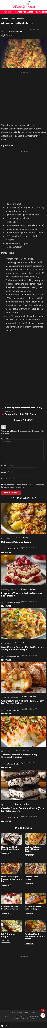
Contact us (9, 1016)
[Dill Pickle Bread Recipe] (11, 926)
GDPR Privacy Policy (20, 1018)
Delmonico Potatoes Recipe (16, 542)
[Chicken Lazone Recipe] (35, 869)
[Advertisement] (23, 97)
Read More (6, 552)
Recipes (7, 12)
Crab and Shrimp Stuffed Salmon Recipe (33, 849)
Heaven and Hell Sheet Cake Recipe (10, 848)
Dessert (24, 589)
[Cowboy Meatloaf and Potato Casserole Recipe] (35, 926)
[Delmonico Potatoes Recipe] (23, 518)
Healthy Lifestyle (24, 12)
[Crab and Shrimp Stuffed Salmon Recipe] (35, 839)
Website (4, 479)
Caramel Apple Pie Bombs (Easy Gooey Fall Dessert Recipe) (22, 702)
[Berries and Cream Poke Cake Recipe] (11, 898)
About (32, 1018)
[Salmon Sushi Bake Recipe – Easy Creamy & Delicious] (23, 731)
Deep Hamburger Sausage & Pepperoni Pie (11, 879)
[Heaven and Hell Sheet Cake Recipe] (11, 839)
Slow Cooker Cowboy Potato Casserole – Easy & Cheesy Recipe (22, 648)
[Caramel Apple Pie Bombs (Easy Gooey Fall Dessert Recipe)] (23, 677)
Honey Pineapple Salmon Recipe (33, 908)
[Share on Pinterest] (7, 1025)
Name (4, 465)
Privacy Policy (21, 1016)
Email (4, 472)
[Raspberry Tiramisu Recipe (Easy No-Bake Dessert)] (23, 570)
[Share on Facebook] (2, 1025)
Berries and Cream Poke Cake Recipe (10, 908)
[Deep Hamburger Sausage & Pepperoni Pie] (11, 868)
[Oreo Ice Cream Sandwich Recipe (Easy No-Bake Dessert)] (23, 785)
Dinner (17, 538)
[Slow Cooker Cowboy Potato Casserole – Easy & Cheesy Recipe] (23, 623)
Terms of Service (35, 1016)
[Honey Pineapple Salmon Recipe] (35, 898)
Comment (5, 438)
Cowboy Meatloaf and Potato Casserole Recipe (35, 936)
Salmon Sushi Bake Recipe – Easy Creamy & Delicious (19, 756)
